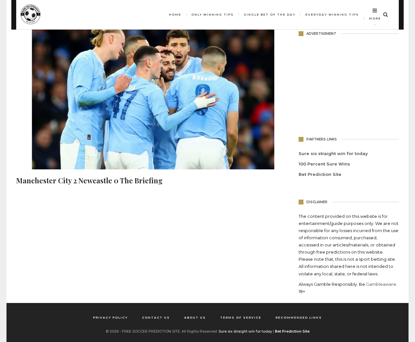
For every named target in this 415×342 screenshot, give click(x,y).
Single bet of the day (269, 14)
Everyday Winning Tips (332, 14)
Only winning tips (212, 14)
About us (195, 317)
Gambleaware (381, 284)
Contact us (156, 317)
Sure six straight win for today (245, 331)
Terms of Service (240, 317)
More (375, 18)
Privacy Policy (110, 317)
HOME (175, 14)
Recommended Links (299, 317)
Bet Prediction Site (320, 174)
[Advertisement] (349, 84)
